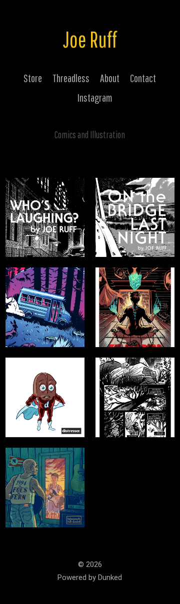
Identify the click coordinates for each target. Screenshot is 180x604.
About (110, 78)
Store (33, 78)
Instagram (95, 97)
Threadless (71, 78)
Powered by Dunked (90, 577)
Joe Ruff (90, 39)
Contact (143, 78)
